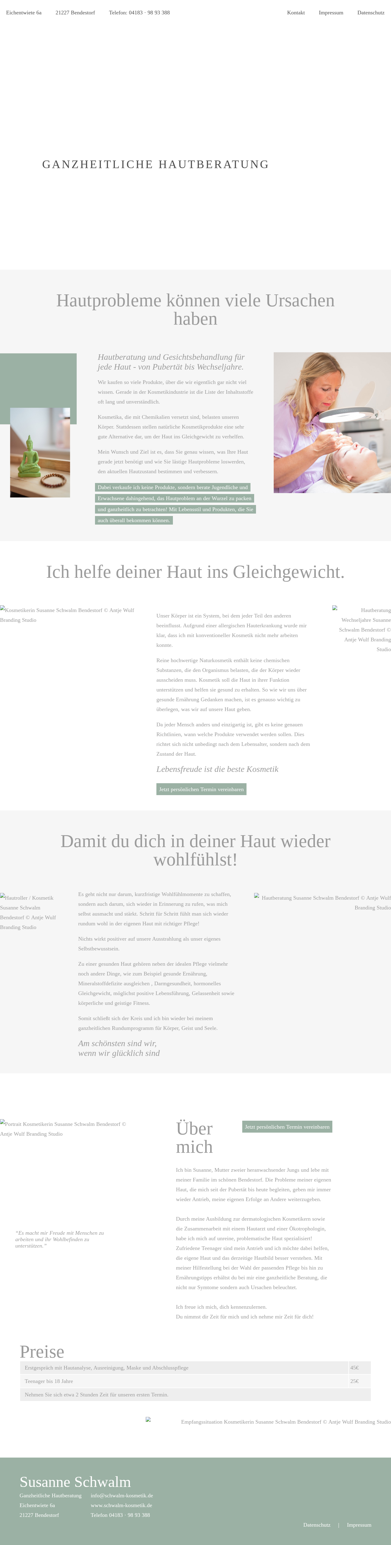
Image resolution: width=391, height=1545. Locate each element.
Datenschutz (371, 12)
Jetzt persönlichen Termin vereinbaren (201, 789)
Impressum (331, 12)
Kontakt (296, 12)
